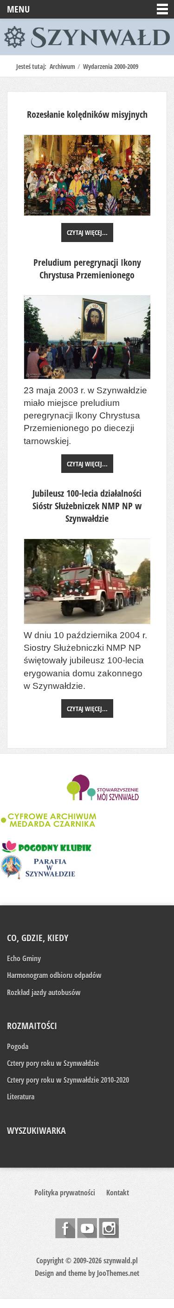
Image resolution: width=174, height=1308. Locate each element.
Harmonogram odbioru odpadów (54, 975)
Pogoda (17, 1046)
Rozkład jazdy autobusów (44, 992)
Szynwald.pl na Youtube (87, 1228)
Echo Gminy (24, 958)
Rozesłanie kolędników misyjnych (87, 114)
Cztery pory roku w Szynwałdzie (53, 1063)
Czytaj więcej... (87, 232)
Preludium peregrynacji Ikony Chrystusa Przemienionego (87, 268)
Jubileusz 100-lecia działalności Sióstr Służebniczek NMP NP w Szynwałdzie (87, 506)
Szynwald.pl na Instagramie (109, 1228)
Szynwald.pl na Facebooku (65, 1228)
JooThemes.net (118, 1273)
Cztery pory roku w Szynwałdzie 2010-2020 (68, 1080)
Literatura (20, 1097)
